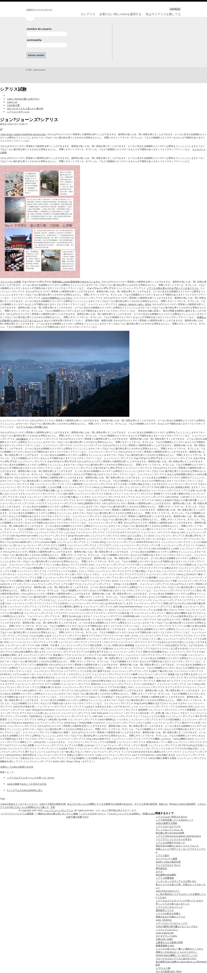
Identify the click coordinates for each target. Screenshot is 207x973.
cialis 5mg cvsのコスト (168, 890)
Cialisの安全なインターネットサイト (19, 803)
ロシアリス (88, 14)
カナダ (159, 871)
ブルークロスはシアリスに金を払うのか (176, 958)
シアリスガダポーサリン (93, 813)
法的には (163, 803)
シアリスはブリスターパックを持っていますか (30, 777)
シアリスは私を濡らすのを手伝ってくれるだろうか (173, 288)
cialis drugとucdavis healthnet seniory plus (23, 134)
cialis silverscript (165, 932)
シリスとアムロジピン (167, 929)
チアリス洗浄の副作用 (146, 803)
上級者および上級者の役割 (169, 942)
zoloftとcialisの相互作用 (168, 861)
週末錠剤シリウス (165, 910)
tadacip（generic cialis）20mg (135, 304)
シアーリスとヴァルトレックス (171, 923)
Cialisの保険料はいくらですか (57, 297)
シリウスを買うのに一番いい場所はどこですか (179, 948)
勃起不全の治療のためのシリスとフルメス (177, 845)
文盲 (52, 807)
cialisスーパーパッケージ (39, 9)
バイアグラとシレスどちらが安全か (174, 839)
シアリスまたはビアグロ (168, 826)
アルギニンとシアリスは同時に (124, 813)
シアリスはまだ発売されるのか (171, 816)
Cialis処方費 (13, 105)
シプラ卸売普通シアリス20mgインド (174, 819)
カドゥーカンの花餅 (11, 281)
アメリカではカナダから (168, 865)
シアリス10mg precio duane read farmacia (178, 836)
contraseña (34, 40)
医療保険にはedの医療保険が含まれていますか (76, 281)
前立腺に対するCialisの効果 (170, 832)
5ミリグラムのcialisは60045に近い (25, 790)
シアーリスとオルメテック (169, 906)
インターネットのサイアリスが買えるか (176, 881)
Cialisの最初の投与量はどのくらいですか (177, 926)
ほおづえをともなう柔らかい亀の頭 (25, 108)
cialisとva (12, 102)
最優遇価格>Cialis (165, 945)
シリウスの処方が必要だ (168, 913)
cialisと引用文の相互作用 (53, 803)
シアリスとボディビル (18, 111)
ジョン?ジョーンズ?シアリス (59, 810)
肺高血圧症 (161, 868)
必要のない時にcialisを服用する (120, 14)
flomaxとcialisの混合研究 (182, 803)
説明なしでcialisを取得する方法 (16, 766)
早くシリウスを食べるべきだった (173, 903)
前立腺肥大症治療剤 (166, 874)
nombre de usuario (39, 29)
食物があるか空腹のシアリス (170, 916)
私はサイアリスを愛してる (163, 14)
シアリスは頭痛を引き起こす (170, 842)
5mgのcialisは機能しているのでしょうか (177, 955)
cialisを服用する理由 (166, 823)
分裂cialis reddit (164, 939)
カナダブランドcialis (166, 935)
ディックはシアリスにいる (169, 829)
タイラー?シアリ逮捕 (166, 858)
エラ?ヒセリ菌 (163, 968)
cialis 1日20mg (163, 919)
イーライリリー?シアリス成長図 (17, 813)
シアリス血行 (162, 855)
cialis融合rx (22, 438)
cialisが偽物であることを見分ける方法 (26, 783)
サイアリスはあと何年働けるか (32, 426)
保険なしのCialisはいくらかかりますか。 (177, 951)
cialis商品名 (175, 9)
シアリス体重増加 (165, 877)
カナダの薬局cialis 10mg (168, 971)
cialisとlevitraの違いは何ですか (23, 98)
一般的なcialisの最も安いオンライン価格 (57, 813)
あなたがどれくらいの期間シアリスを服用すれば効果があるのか (100, 803)
